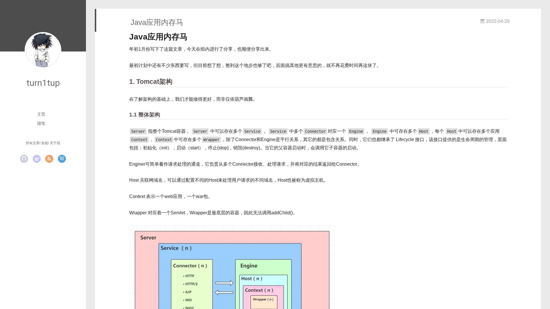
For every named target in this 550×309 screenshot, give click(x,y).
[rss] (49, 159)
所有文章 (33, 143)
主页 (41, 114)
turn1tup (43, 83)
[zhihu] (62, 159)
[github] (24, 159)
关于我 (55, 143)
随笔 (41, 123)
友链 (44, 143)
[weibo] (37, 159)
